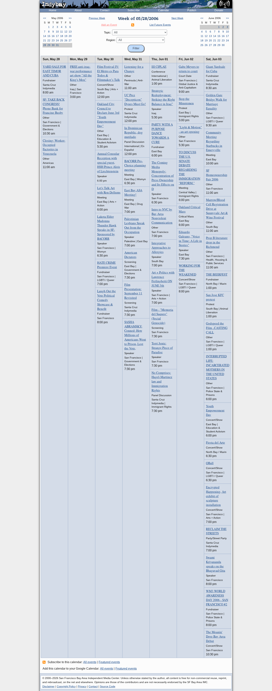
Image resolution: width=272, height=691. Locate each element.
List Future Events (160, 24)
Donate (218, 10)
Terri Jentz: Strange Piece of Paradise (162, 347)
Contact (104, 10)
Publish (191, 10)
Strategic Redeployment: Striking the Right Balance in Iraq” (163, 97)
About (78, 10)
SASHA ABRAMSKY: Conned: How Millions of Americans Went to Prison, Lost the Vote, (135, 335)
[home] (74, 4)
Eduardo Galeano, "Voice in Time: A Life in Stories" (190, 238)
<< (44, 18)
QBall (210, 463)
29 (48, 45)
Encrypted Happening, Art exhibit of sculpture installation (216, 496)
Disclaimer (48, 686)
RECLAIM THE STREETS (216, 531)
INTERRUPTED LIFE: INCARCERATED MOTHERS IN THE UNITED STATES (217, 367)
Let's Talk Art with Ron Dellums (108, 190)
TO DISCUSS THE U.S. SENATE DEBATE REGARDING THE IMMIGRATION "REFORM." (189, 167)
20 (70, 36)
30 (53, 45)
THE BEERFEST (216, 274)
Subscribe (133, 10)
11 (61, 31)
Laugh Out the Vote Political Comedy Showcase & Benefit (106, 300)
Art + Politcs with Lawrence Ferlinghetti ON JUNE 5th (163, 279)
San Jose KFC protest (215, 297)
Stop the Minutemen (186, 101)
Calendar (163, 10)
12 (65, 31)
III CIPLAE (159, 66)
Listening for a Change (133, 68)
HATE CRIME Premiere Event (107, 264)
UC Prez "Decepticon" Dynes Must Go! (135, 99)
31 (57, 45)
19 (65, 36)
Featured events (109, 662)
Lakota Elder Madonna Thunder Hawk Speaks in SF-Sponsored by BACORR (106, 227)
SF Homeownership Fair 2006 (216, 174)
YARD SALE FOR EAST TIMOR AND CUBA (54, 71)
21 (44, 40)
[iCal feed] (45, 662)
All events (89, 662)
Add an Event (109, 24)
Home (52, 10)
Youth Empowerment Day (215, 410)
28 (44, 45)
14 (44, 36)
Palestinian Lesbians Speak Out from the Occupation (134, 225)
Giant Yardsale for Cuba (215, 68)
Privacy (82, 686)
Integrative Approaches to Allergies (161, 247)
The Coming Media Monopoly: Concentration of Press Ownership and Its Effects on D (163, 175)
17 (57, 36)
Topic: (107, 32)
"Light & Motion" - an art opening (190, 129)
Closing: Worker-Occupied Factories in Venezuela (54, 147)
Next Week (177, 18)
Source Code (107, 686)
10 (57, 31)
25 (61, 40)
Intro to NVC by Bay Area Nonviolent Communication (162, 216)
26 (65, 40)
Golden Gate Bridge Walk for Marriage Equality (216, 101)
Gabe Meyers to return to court (189, 68)
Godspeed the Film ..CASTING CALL (216, 327)
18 (61, 36)
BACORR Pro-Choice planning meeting (135, 165)
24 (57, 40)
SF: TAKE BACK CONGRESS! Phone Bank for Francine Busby (54, 106)
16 (53, 36)
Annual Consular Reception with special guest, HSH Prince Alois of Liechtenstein (108, 162)
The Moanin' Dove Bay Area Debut (215, 636)
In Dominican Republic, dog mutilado (133, 132)
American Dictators (130, 254)
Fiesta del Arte (215, 442)
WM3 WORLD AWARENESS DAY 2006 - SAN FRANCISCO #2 (217, 597)
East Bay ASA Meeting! (133, 192)
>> (70, 18)
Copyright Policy (66, 686)
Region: (110, 40)
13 (70, 31)
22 (48, 40)
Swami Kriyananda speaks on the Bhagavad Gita (215, 564)
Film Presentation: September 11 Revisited (133, 291)
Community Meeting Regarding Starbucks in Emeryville (214, 141)
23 (53, 40)
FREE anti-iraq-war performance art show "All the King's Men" (81, 73)
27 (70, 40)
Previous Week (97, 18)
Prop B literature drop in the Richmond (217, 242)
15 (48, 36)
